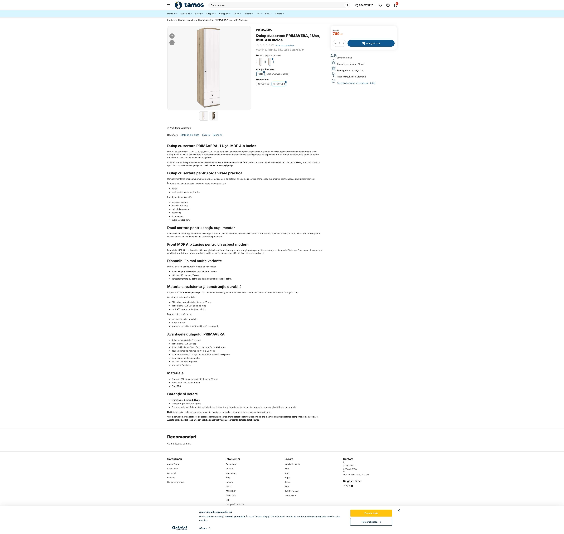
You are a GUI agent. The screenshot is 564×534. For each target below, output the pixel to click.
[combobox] (279, 5)
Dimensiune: (262, 79)
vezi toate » (290, 495)
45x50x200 (279, 84)
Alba (287, 468)
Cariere (229, 482)
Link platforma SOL (235, 504)
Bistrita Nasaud (292, 491)
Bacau (288, 482)
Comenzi (171, 473)
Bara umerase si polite (277, 74)
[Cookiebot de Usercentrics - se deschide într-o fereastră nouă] (180, 528)
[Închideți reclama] (399, 510)
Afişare (203, 528)
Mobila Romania (292, 464)
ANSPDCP (231, 491)
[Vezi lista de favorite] (381, 5)
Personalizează (369, 521)
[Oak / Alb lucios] (260, 62)
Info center (231, 473)
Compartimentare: (265, 69)
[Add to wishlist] (172, 42)
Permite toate (371, 513)
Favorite (171, 477)
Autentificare (173, 464)
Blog (228, 477)
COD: (258, 50)
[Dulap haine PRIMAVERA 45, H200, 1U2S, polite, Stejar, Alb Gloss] (209, 68)
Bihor (287, 486)
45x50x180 (263, 84)
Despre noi (231, 464)
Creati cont (172, 468)
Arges (287, 477)
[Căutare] (347, 5)
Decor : (259, 55)
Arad (287, 473)
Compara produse (176, 482)
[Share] (172, 36)
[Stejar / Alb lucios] (269, 62)
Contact (229, 468)
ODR (228, 500)
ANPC (229, 486)
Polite (260, 74)
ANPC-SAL (231, 495)
